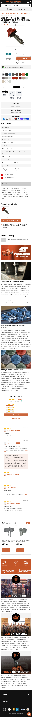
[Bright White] (6, 82)
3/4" (4, 87)
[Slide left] (12, 49)
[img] (7, 428)
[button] (1, 2)
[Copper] (23, 75)
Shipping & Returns (16, 106)
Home (2, 13)
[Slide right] (19, 49)
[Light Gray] (10, 79)
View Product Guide (9, 177)
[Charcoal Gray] (3, 79)
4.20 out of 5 (20, 399)
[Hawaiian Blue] (10, 75)
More (3, 198)
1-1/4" (23, 87)
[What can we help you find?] (29, 5)
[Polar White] (26, 79)
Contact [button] (5, 694)
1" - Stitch (17, 87)
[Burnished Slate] (13, 75)
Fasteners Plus (14, 713)
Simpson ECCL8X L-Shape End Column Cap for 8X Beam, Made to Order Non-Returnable (8, 540)
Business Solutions (16, 112)
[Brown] (20, 75)
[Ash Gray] (6, 79)
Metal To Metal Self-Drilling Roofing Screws (18, 13)
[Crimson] (13, 79)
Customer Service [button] (7, 698)
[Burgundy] (20, 79)
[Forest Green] (26, 75)
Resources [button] (5, 701)
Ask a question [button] (16, 418)
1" (10, 87)
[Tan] (23, 79)
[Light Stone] (3, 82)
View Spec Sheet (8, 174)
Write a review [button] (16, 415)
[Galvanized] (3, 75)
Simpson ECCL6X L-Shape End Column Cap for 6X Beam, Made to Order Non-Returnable (23, 540)
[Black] (6, 75)
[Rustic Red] (17, 79)
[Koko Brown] (17, 75)
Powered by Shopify (20, 713)
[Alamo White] (9, 82)
